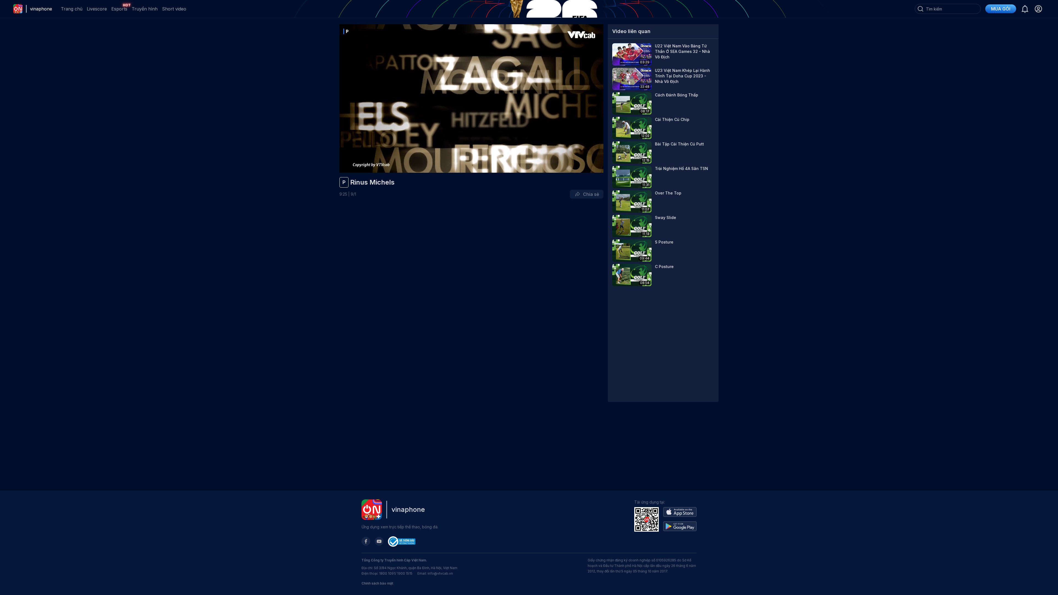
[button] (1038, 8)
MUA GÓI (1000, 9)
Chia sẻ (590, 194)
